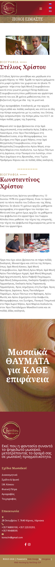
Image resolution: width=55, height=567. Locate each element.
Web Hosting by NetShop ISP (27, 562)
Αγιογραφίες (8, 494)
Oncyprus (46, 559)
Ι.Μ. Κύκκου (8, 484)
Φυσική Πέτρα (9, 489)
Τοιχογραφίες (9, 498)
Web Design (33, 559)
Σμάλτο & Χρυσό (10, 479)
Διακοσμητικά (9, 474)
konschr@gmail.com (12, 537)
